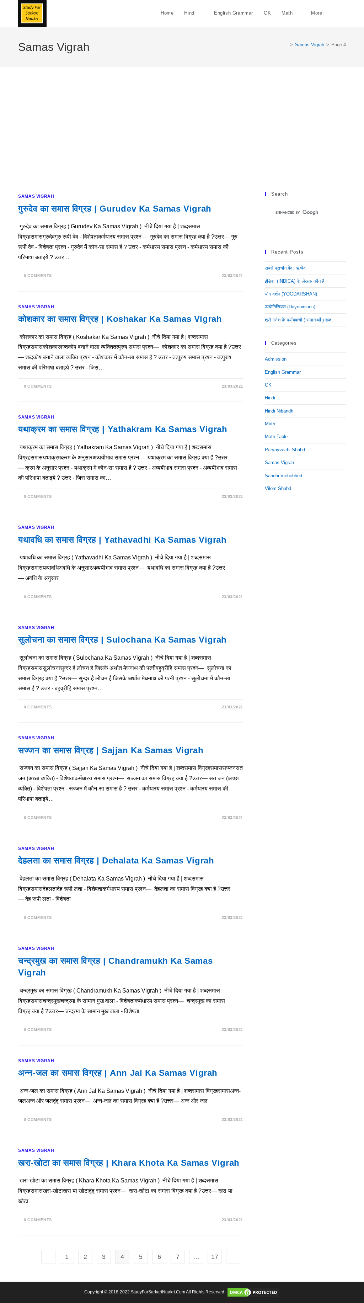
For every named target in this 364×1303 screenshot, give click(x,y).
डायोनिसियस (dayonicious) (290, 306)
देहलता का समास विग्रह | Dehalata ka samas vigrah (116, 860)
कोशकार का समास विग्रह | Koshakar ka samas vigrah (120, 319)
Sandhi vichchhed (283, 475)
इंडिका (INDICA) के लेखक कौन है (294, 281)
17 (214, 1256)
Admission (276, 359)
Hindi (270, 397)
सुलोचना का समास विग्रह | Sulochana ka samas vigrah (122, 639)
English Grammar (283, 372)
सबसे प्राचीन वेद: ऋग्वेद (285, 268)
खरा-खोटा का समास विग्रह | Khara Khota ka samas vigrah (129, 1163)
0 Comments (38, 275)
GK (268, 385)
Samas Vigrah (36, 196)
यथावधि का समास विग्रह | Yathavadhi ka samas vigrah (122, 539)
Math (270, 423)
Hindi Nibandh (279, 411)
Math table (276, 436)
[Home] (286, 44)
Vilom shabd (278, 488)
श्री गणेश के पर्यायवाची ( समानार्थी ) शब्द (298, 320)
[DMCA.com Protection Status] (253, 1291)
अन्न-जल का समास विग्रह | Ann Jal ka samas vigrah (118, 1073)
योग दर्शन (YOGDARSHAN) (291, 294)
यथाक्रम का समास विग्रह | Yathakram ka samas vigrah (122, 429)
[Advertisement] (182, 138)
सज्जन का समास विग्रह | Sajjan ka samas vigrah (110, 750)
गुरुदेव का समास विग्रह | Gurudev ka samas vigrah (115, 208)
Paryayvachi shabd (285, 449)
